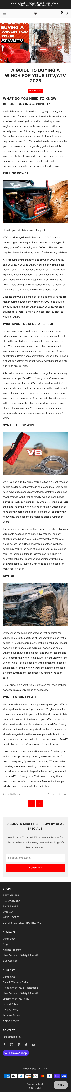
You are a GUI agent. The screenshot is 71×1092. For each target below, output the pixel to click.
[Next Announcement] (66, 4)
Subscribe (35, 867)
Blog (5, 944)
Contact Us (9, 938)
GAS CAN (8, 911)
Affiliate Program (12, 949)
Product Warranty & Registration (20, 987)
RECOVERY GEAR (12, 900)
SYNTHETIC (12, 425)
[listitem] (36, 4)
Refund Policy (10, 1004)
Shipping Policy (11, 1020)
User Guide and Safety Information (21, 955)
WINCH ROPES (11, 917)
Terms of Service (12, 1015)
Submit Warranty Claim (15, 982)
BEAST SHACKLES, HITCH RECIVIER (22, 922)
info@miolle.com (12, 1036)
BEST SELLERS (11, 895)
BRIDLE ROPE (10, 906)
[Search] (66, 13)
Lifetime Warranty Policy (16, 998)
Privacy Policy (10, 1009)
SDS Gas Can (10, 960)
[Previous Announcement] (6, 4)
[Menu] (4, 13)
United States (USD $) (34, 1068)
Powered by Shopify (35, 1084)
